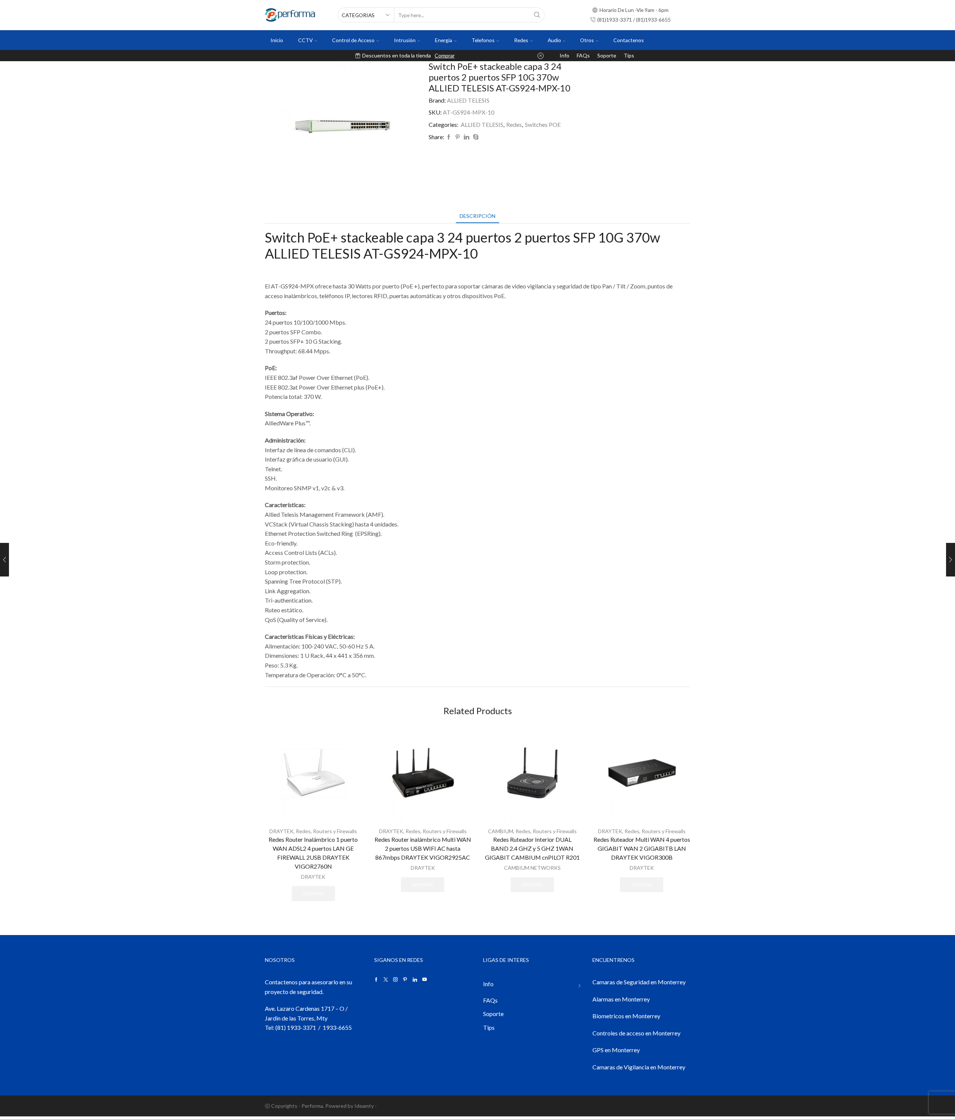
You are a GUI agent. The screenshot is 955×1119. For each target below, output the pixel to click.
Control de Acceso (353, 40)
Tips (629, 55)
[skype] (475, 137)
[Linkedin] (415, 979)
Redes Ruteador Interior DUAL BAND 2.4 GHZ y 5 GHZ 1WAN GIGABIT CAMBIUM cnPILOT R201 (532, 848)
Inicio (276, 40)
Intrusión (405, 40)
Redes (521, 40)
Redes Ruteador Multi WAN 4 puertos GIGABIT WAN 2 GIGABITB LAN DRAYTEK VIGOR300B (642, 848)
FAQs (583, 55)
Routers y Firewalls (335, 831)
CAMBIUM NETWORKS (532, 868)
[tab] (477, 216)
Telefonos (483, 40)
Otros (587, 40)
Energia (443, 40)
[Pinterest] (457, 137)
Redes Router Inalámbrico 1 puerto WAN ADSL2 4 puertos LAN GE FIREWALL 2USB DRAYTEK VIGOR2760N (313, 853)
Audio (554, 40)
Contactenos (628, 40)
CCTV (305, 40)
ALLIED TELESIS (468, 100)
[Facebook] (448, 137)
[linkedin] (466, 137)
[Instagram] (395, 979)
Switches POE (543, 124)
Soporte (606, 55)
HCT (468, 55)
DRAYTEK (281, 831)
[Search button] (537, 15)
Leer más (313, 893)
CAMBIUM (500, 831)
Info (564, 55)
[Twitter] (385, 979)
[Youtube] (424, 979)
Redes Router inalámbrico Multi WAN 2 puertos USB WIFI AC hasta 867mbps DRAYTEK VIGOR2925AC (423, 848)
